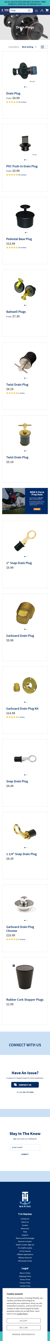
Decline (23, 1327)
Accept (23, 1320)
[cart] (47, 10)
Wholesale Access (25, 1261)
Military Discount (25, 1257)
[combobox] (21, 10)
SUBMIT (25, 1154)
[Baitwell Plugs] (25, 289)
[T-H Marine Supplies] (5, 10)
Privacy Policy (25, 1282)
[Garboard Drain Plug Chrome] (25, 904)
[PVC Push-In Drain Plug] (25, 143)
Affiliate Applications (25, 1254)
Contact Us (25, 1219)
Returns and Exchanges (25, 1238)
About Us (25, 1222)
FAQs (25, 1231)
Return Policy (25, 1273)
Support (25, 1235)
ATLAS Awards (25, 1251)
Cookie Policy (22, 1313)
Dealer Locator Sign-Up (25, 1244)
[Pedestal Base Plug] (25, 216)
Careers (25, 1225)
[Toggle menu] (36, 10)
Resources (25, 1228)
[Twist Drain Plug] (25, 361)
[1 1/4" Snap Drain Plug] (25, 831)
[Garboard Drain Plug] (25, 613)
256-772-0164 (28, 1092)
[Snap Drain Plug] (25, 758)
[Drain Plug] (25, 70)
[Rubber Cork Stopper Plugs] (25, 977)
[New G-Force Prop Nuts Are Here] (24, 501)
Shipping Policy (25, 1276)
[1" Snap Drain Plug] (25, 540)
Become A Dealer (25, 1241)
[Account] (41, 10)
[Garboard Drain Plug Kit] (25, 685)
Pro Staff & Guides (25, 1248)
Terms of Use (25, 1279)
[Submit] (29, 10)
